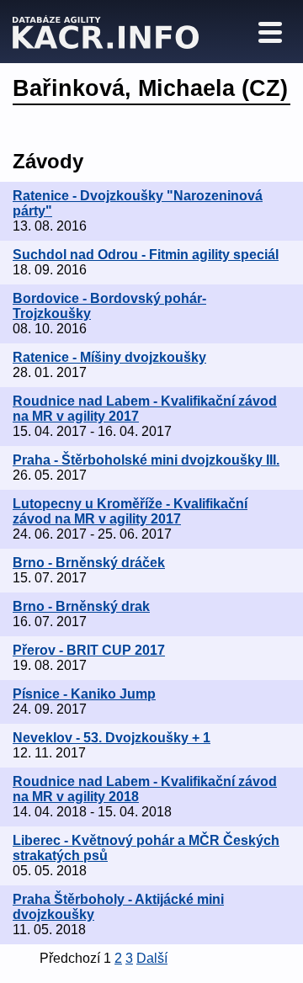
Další (151, 958)
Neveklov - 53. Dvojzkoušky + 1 (111, 738)
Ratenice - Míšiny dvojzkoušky (109, 357)
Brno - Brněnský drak (81, 606)
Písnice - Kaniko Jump (84, 694)
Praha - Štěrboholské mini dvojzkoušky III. (146, 460)
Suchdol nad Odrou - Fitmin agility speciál (146, 254)
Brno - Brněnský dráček (89, 562)
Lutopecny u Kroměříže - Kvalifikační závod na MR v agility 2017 (130, 511)
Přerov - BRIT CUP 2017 (89, 650)
